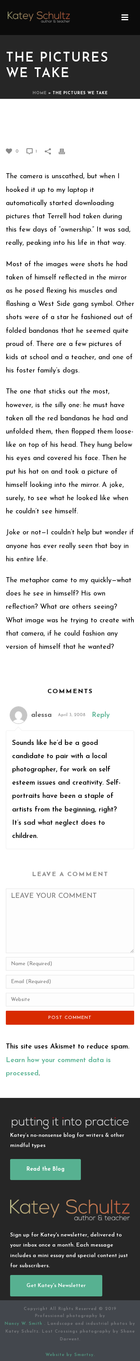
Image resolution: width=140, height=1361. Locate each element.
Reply (101, 715)
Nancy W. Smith (24, 1324)
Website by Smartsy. (70, 1355)
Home (40, 93)
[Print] (66, 151)
